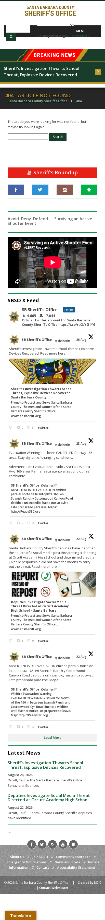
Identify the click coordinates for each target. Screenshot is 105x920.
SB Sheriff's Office (37, 339)
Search (58, 137)
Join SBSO (40, 856)
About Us (17, 856)
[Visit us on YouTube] (63, 844)
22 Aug (81, 539)
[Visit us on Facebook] (16, 190)
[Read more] (98, 72)
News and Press (67, 862)
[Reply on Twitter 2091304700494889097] (12, 641)
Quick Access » (78, 35)
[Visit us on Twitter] (40, 190)
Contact (42, 867)
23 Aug (81, 443)
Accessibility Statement (76, 867)
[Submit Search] (11, 37)
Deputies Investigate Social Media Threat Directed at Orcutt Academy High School (49, 798)
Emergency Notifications (26, 862)
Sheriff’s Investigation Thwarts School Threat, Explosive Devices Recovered (42, 72)
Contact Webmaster (53, 888)
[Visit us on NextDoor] (89, 190)
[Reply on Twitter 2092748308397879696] (12, 428)
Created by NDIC (89, 882)
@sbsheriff (62, 341)
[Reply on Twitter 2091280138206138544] (12, 727)
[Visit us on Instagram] (65, 190)
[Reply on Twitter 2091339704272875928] (12, 523)
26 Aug (81, 339)
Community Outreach (73, 856)
